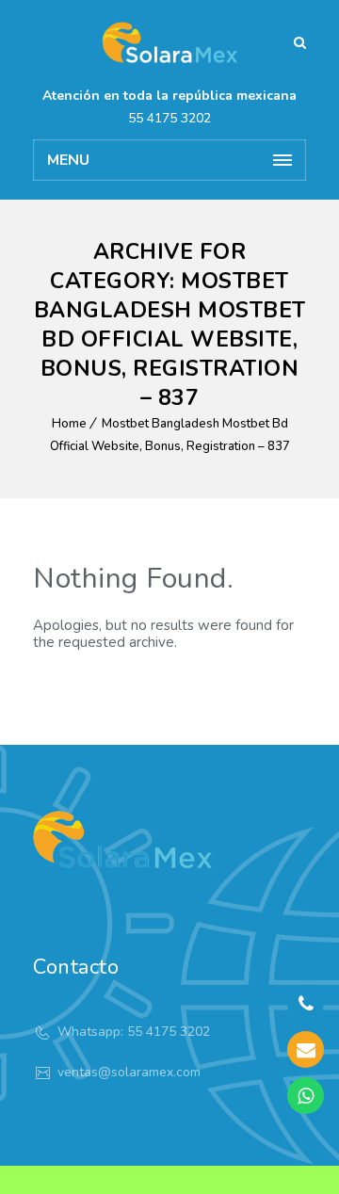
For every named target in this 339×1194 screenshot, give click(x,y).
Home (69, 423)
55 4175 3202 (169, 118)
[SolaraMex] (169, 42)
